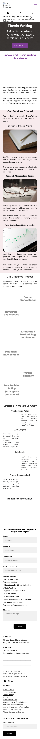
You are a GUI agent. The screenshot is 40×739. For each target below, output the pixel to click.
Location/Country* (10, 566)
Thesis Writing (11, 582)
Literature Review (12, 597)
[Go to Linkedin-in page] (32, 13)
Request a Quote (20, 45)
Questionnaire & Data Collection (18, 585)
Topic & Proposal (11, 579)
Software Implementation (15, 591)
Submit (20, 626)
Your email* (8, 556)
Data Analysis (10, 588)
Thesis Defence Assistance (16, 605)
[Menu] (35, 5)
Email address (8, 723)
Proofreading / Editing (13, 602)
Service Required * (10, 576)
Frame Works (10, 594)
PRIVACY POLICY (20, 676)
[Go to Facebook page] (9, 13)
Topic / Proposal (9, 692)
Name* (6, 536)
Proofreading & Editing (12, 709)
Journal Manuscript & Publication (18, 599)
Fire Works (7, 697)
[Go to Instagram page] (21, 13)
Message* (7, 610)
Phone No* (7, 546)
